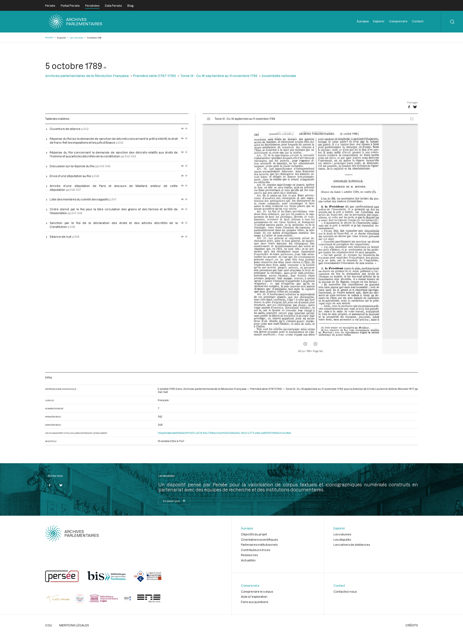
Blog (130, 5)
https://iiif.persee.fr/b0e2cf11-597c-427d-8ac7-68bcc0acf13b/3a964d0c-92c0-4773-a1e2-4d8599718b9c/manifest (224, 432)
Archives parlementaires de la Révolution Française (87, 76)
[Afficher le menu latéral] (209, 119)
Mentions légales (74, 625)
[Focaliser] (186, 128)
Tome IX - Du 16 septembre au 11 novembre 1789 (218, 76)
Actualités (248, 560)
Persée (50, 5)
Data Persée (113, 5)
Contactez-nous (345, 591)
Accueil (49, 37)
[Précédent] (305, 344)
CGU (48, 625)
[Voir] (104, 66)
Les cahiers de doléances (352, 544)
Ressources (249, 555)
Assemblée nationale (278, 76)
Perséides (92, 5)
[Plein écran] (412, 119)
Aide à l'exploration (254, 596)
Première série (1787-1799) (154, 76)
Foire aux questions (254, 602)
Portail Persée (70, 5)
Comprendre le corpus (257, 591)
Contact (417, 21)
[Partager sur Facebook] (409, 107)
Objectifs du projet (254, 534)
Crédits (411, 625)
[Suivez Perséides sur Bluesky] (60, 485)
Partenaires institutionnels (259, 544)
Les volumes (76, 37)
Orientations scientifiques (259, 539)
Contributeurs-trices (255, 550)
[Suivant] (315, 344)
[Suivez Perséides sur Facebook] (49, 485)
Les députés (342, 539)
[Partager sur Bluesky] (414, 107)
